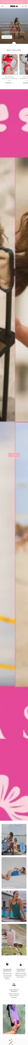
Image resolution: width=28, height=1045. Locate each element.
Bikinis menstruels (7, 853)
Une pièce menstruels (8, 920)
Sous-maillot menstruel (9, 887)
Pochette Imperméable (8, 953)
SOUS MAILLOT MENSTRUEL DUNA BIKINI (9, 77)
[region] (14, 26)
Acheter (14, 455)
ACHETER (7, 37)
